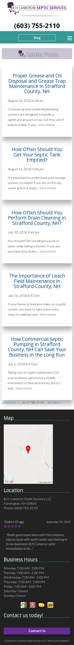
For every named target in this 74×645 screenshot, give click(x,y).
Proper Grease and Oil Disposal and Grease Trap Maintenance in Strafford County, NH (37, 83)
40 (42, 403)
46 (50, 403)
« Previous (9, 403)
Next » (56, 403)
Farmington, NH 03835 (20, 503)
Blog (37, 38)
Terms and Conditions (58, 640)
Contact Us (37, 631)
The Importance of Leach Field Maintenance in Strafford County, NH (37, 280)
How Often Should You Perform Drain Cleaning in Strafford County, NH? (37, 217)
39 (38, 403)
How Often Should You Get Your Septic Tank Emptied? (37, 154)
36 (24, 403)
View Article (46, 125)
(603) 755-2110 (37, 25)
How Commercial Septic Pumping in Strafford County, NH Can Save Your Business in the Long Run (37, 347)
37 (29, 403)
